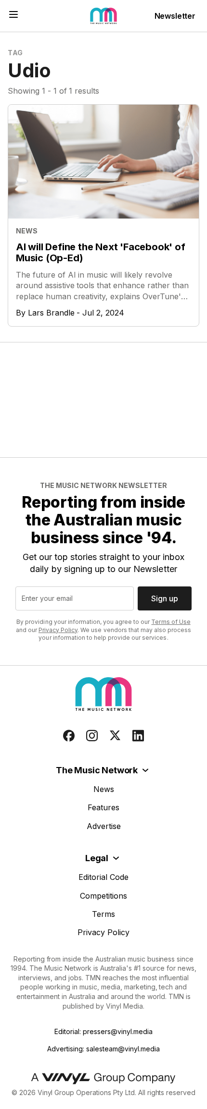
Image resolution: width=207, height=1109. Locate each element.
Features (103, 807)
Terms (103, 914)
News (103, 789)
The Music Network (97, 770)
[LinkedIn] (138, 736)
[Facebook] (69, 736)
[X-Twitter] (115, 736)
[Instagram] (92, 736)
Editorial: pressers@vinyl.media (103, 1031)
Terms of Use (170, 621)
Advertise (104, 826)
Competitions (103, 896)
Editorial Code (103, 877)
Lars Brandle (51, 312)
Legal (96, 858)
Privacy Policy (58, 630)
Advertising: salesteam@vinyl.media (103, 1049)
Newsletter (175, 16)
